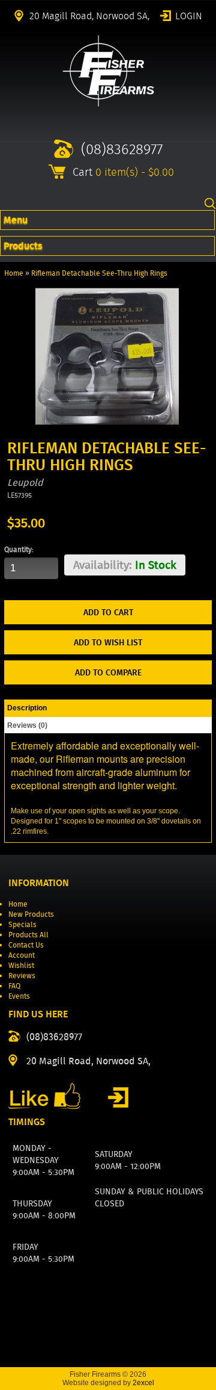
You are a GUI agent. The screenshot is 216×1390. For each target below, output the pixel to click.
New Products (31, 914)
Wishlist (21, 965)
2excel (143, 1383)
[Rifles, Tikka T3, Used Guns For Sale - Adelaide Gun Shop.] (108, 104)
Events (19, 996)
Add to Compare (108, 672)
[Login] (118, 1097)
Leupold (25, 482)
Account (21, 955)
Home (13, 273)
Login (188, 15)
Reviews (21, 975)
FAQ (14, 986)
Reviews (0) (27, 725)
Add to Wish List (108, 642)
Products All (28, 934)
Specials (22, 924)
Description (27, 708)
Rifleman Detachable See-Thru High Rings (99, 273)
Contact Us (26, 945)
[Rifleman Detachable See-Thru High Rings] (107, 426)
